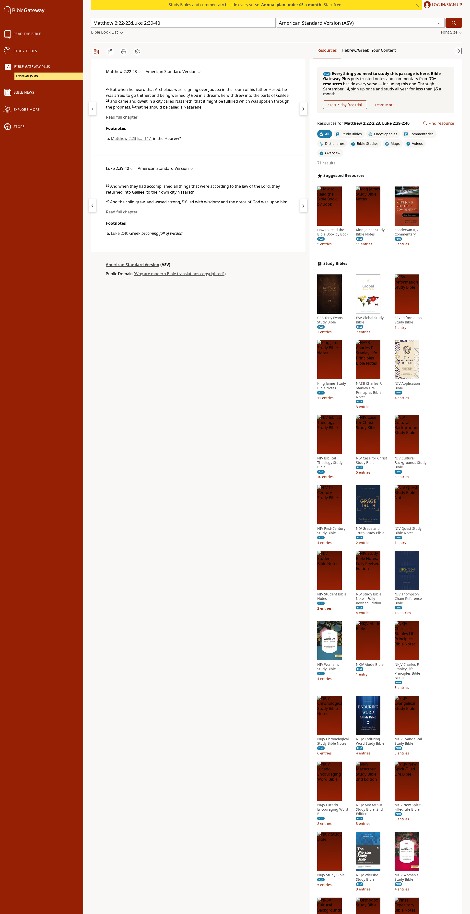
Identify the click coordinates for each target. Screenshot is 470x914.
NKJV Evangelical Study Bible (408, 741)
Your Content (383, 50)
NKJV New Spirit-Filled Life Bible (408, 807)
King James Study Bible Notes (370, 232)
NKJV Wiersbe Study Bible (367, 877)
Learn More (384, 104)
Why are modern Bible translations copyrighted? (179, 273)
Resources (327, 50)
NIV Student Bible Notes (331, 596)
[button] (442, 5)
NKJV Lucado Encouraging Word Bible (332, 809)
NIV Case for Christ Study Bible (371, 460)
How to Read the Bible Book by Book (332, 232)
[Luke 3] (303, 205)
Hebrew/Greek (355, 50)
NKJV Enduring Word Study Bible (370, 741)
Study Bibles (335, 263)
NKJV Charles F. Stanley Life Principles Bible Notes (407, 671)
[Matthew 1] (92, 109)
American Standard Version (132, 264)
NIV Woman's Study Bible (328, 666)
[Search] (454, 23)
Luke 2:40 (119, 233)
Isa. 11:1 (144, 138)
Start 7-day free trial (345, 104)
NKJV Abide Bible (370, 664)
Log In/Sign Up (447, 4)
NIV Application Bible (407, 385)
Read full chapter (122, 117)
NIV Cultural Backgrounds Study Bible (410, 462)
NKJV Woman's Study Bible (406, 877)
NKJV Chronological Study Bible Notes (333, 741)
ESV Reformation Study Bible (408, 320)
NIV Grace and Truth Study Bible (370, 530)
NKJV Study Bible (331, 875)
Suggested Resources (343, 175)
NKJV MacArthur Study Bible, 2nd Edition (369, 809)
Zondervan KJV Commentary (406, 232)
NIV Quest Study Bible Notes (408, 530)
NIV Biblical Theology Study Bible (329, 462)
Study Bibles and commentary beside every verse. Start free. (255, 4)
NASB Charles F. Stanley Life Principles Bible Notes (369, 390)
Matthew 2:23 (123, 138)
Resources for (363, 123)
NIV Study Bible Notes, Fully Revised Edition (368, 598)
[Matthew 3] (303, 109)
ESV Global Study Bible (370, 320)
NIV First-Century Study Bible (331, 530)
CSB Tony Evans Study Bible (330, 320)
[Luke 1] (92, 205)
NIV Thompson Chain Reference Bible (408, 598)
